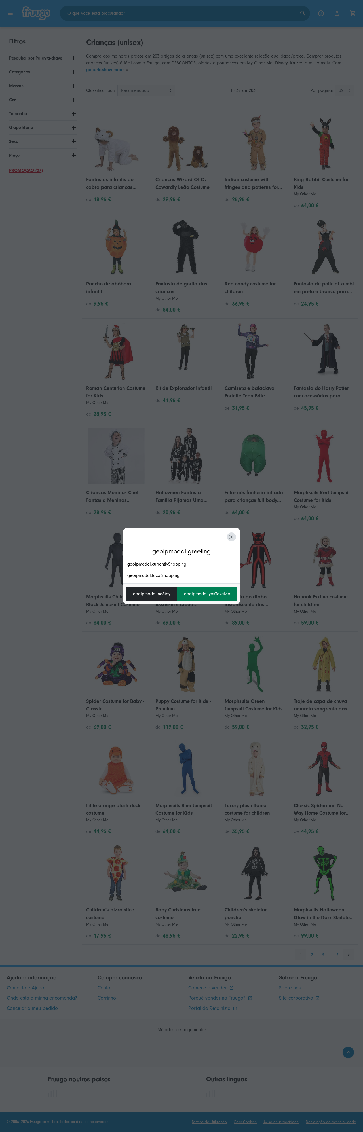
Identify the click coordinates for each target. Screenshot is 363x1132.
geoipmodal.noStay (151, 593)
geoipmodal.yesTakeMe (207, 593)
